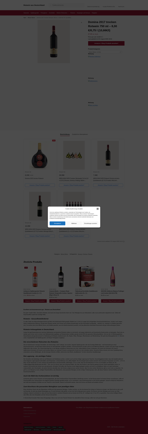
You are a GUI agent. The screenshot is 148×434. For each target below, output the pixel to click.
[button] (97, 209)
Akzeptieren (57, 223)
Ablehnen (74, 223)
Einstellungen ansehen (90, 223)
